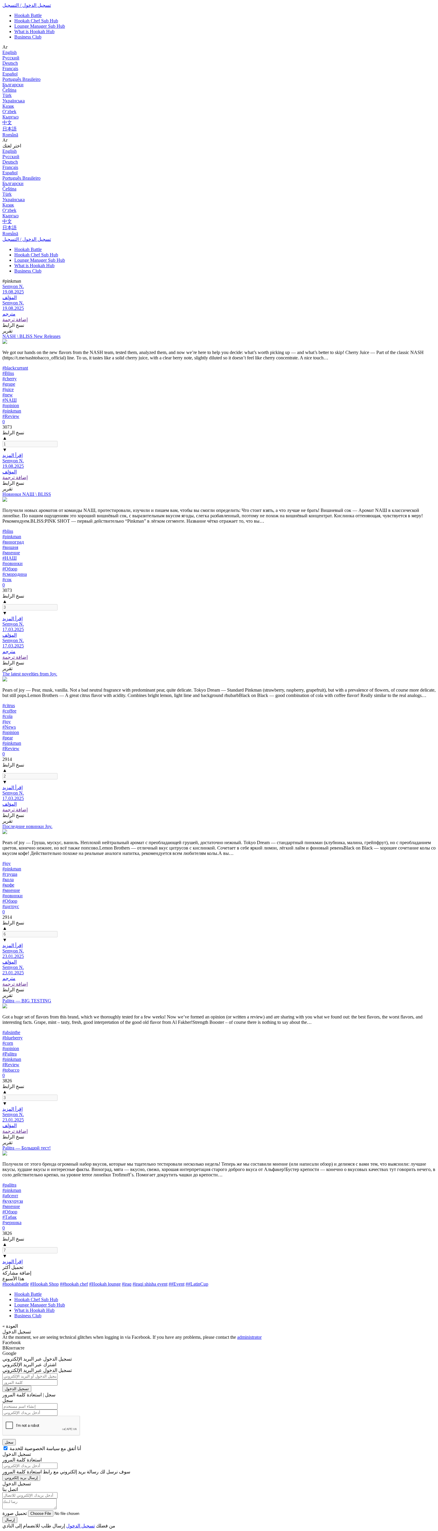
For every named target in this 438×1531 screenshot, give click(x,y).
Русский (10, 57)
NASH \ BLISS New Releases (31, 336)
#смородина (14, 574)
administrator (249, 1337)
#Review (10, 416)
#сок (7, 579)
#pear (7, 737)
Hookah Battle (28, 15)
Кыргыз (10, 116)
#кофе (8, 884)
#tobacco (10, 1070)
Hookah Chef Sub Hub (36, 20)
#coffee (9, 710)
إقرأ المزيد (12, 455)
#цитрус (10, 906)
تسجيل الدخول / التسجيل (26, 5)
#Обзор (9, 568)
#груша (9, 874)
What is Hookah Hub (34, 31)
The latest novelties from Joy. (29, 673)
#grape (8, 384)
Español (10, 73)
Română (10, 134)
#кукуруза (12, 1201)
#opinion (10, 405)
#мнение (11, 552)
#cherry (9, 378)
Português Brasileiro (21, 79)
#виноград (13, 541)
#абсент (10, 1195)
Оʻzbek (9, 111)
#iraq (126, 1284)
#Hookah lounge (105, 1284)
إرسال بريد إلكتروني (21, 1477)
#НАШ (9, 558)
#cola (7, 716)
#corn (7, 1043)
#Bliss (8, 373)
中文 (7, 122)
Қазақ (8, 106)
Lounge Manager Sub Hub (39, 26)
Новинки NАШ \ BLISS (26, 494)
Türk (7, 95)
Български (13, 84)
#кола (8, 879)
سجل (9, 1442)
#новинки (12, 563)
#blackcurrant (15, 367)
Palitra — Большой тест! (26, 1147)
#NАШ (9, 400)
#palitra (9, 1184)
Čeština (9, 90)
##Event (176, 1284)
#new (7, 394)
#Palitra (9, 1053)
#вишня (10, 547)
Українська (13, 100)
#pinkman (11, 410)
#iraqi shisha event (150, 1284)
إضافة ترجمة (15, 319)
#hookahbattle (15, 1284)
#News (9, 727)
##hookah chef (74, 1284)
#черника (11, 1222)
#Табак (9, 1217)
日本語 (9, 128)
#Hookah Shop (44, 1284)
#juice (8, 389)
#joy (6, 721)
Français (10, 68)
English (9, 52)
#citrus (8, 705)
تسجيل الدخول (17, 1389)
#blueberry (12, 1037)
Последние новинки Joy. (27, 826)
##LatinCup (197, 1284)
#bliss (7, 531)
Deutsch (10, 63)
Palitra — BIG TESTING (26, 1000)
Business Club (27, 36)
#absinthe (11, 1032)
